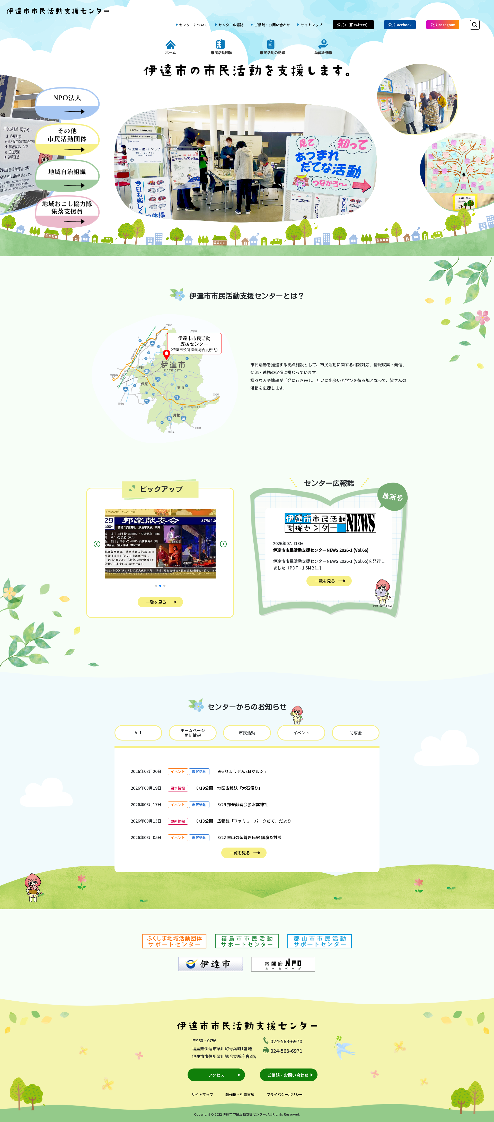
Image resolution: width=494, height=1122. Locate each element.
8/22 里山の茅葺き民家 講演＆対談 (249, 837)
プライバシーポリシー (285, 1094)
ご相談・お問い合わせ (272, 24)
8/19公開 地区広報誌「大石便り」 (229, 788)
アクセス (216, 1075)
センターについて (193, 24)
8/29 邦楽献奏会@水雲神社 (242, 804)
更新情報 (178, 788)
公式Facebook (400, 24)
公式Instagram (442, 24)
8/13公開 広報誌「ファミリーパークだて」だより (243, 821)
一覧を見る (156, 602)
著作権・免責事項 (239, 1094)
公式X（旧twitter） (353, 24)
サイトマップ (311, 24)
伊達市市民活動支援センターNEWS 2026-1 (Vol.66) (320, 550)
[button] (156, 586)
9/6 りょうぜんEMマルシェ (242, 771)
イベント (178, 771)
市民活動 (199, 771)
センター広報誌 (231, 24)
